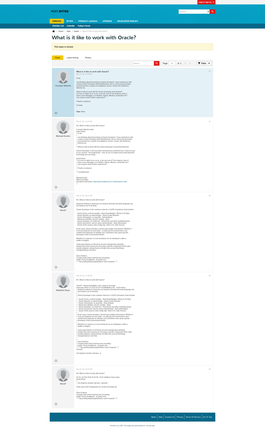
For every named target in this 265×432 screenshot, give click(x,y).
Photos (88, 58)
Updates (107, 21)
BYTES (70, 21)
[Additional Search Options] (208, 11)
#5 (210, 369)
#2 (210, 121)
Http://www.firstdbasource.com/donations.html (110, 182)
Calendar (71, 26)
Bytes (153, 417)
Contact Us (170, 417)
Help (161, 417)
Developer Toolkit (127, 21)
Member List (58, 26)
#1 (210, 71)
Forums (56, 21)
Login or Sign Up (205, 2)
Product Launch (87, 21)
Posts (57, 58)
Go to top (207, 417)
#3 (210, 196)
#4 (210, 276)
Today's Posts (84, 26)
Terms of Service (193, 417)
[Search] (212, 11)
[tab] (57, 57)
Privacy (180, 417)
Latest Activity (73, 58)
